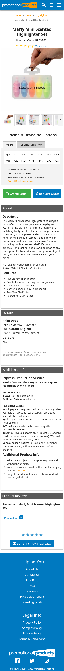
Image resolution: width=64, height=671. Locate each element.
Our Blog (32, 580)
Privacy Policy (32, 633)
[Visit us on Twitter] (32, 661)
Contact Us (32, 575)
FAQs (32, 586)
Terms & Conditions (32, 639)
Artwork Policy (32, 622)
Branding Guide (32, 602)
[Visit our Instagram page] (46, 661)
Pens (28, 15)
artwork (21, 470)
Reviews (32, 591)
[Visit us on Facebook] (17, 661)
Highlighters (42, 15)
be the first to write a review (34, 544)
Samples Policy (32, 628)
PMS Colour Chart (32, 596)
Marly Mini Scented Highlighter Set (32, 20)
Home (18, 15)
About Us (32, 569)
